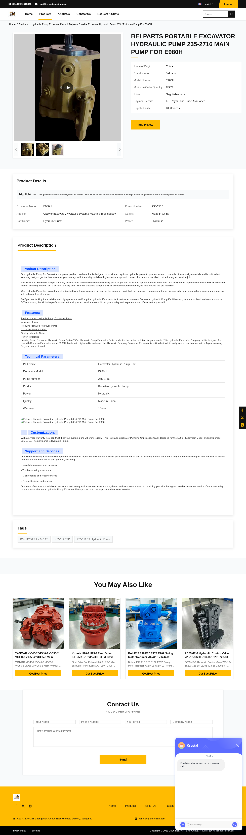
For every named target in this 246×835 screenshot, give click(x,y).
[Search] (231, 14)
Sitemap (36, 830)
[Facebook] (242, 410)
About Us (64, 14)
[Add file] (182, 824)
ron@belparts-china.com (53, 4)
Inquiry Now (145, 124)
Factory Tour (173, 805)
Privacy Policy (19, 830)
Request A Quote (108, 14)
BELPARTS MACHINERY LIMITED (193, 830)
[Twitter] (242, 417)
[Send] (234, 824)
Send (123, 759)
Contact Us (83, 14)
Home (29, 14)
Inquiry (228, 4)
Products (45, 14)
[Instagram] (242, 425)
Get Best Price (38, 673)
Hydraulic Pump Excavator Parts (49, 24)
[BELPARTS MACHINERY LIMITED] (12, 14)
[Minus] (238, 746)
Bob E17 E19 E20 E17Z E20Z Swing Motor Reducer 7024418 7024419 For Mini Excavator (150, 657)
